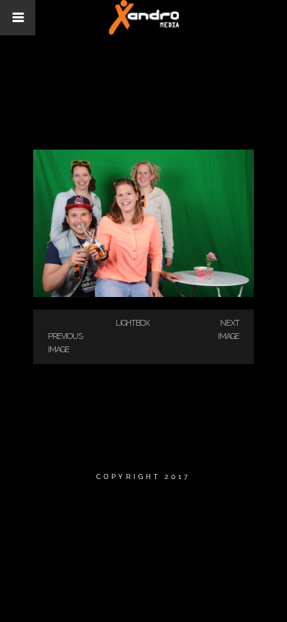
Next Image (228, 329)
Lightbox (132, 323)
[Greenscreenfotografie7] (143, 294)
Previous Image (65, 343)
